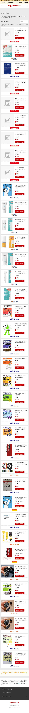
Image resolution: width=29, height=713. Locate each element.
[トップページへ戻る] (14, 6)
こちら (19, 683)
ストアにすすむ (19, 38)
